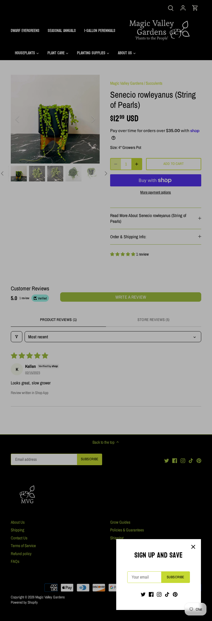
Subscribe (175, 577)
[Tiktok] (167, 594)
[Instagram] (159, 594)
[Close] (193, 547)
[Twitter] (143, 594)
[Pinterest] (175, 594)
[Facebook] (151, 594)
